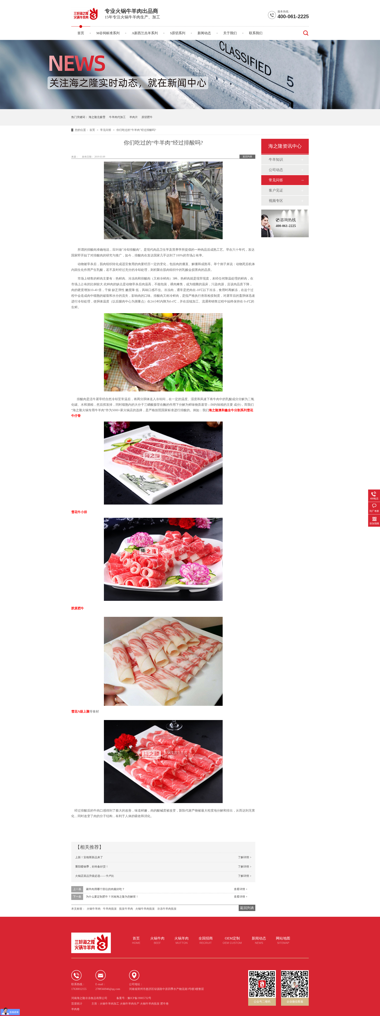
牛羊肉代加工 (117, 117)
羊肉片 (133, 117)
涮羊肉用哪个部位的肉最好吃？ (105, 889)
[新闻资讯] (190, 108)
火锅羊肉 (181, 940)
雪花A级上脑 (80, 711)
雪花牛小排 (79, 512)
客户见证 (276, 190)
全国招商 (206, 940)
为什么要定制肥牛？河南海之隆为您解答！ (112, 896)
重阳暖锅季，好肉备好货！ (91, 866)
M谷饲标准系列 (108, 33)
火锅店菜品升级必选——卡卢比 (94, 875)
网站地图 (283, 940)
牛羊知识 (276, 160)
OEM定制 (232, 940)
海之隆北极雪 (97, 117)
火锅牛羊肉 (94, 908)
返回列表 (247, 156)
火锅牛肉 (157, 940)
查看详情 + (240, 889)
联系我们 (255, 33)
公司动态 (276, 170)
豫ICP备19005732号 (139, 998)
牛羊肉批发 (110, 908)
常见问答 (106, 130)
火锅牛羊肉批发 (145, 908)
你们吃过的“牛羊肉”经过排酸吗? (136, 130)
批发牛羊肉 (126, 908)
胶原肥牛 (77, 608)
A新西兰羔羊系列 (145, 33)
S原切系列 (177, 33)
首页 (80, 33)
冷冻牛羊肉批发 (167, 908)
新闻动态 (204, 33)
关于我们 (230, 33)
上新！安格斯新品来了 (89, 857)
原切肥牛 (147, 117)
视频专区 (276, 201)
